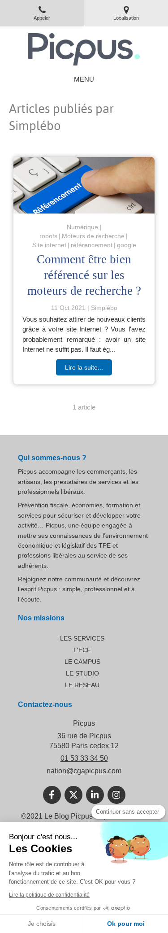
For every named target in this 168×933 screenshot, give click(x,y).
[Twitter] (73, 795)
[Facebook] (52, 795)
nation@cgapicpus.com (84, 771)
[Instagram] (116, 795)
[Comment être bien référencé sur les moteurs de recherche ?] (84, 185)
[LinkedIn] (95, 795)
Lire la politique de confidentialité (49, 895)
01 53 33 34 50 (84, 758)
